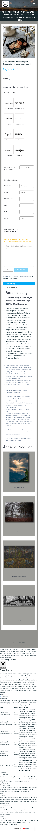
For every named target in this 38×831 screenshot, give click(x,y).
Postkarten (15, 278)
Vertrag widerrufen (19, 828)
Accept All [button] (13, 660)
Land (6, 218)
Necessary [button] (3, 694)
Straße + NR (8, 199)
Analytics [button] (2, 793)
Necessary (5, 696)
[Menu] (34, 4)
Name (6, 192)
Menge (5, 78)
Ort (5, 212)
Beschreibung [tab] (10, 284)
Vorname (7, 186)
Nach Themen (21, 12)
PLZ (5, 205)
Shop (5, 12)
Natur (32, 12)
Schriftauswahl (9, 93)
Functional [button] (3, 773)
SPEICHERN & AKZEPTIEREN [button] (8, 824)
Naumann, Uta (7, 278)
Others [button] (2, 816)
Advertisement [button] (4, 804)
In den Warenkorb (20, 270)
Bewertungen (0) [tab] (11, 287)
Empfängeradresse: (11, 180)
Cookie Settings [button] (4, 660)
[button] (32, 28)
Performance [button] (4, 783)
